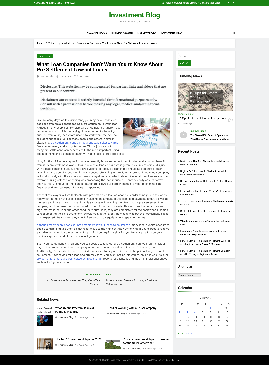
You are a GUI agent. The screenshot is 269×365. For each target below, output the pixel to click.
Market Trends (146, 33)
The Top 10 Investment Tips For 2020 (78, 339)
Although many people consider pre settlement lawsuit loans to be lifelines (83, 224)
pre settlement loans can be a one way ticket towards (84, 142)
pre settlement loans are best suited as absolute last (69, 258)
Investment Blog (134, 15)
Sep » (189, 333)
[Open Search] (234, 33)
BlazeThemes (172, 360)
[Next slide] (233, 3)
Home (191, 114)
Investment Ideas (171, 33)
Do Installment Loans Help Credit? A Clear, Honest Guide (190, 3)
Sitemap (146, 360)
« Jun (181, 333)
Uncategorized (45, 56)
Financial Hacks (97, 33)
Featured (182, 114)
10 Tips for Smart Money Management (202, 118)
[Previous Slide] (229, 3)
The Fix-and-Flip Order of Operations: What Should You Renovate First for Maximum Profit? (209, 139)
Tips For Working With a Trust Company (131, 308)
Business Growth (122, 33)
